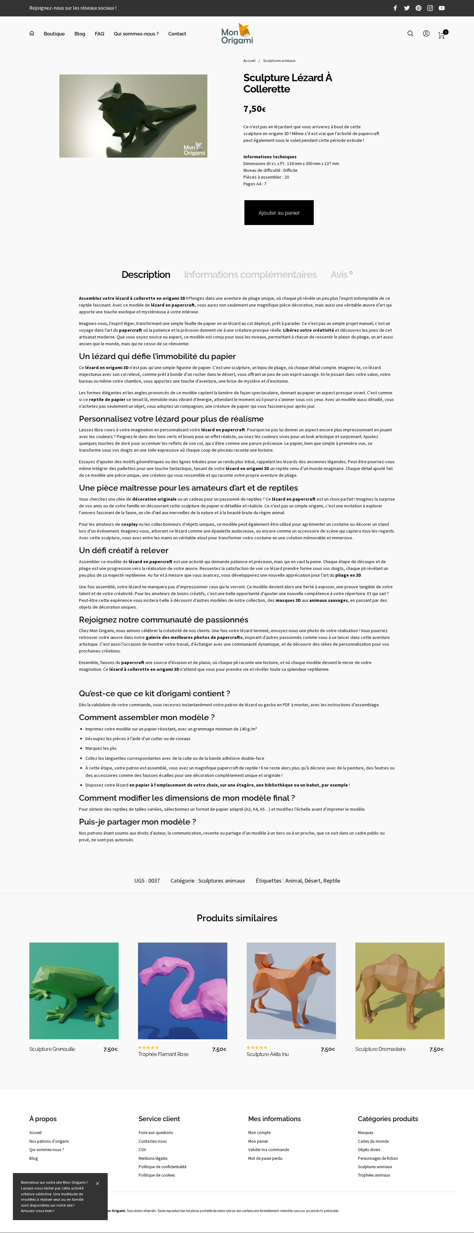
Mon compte (259, 1132)
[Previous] (36, 983)
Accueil (249, 60)
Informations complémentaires (250, 274)
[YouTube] (442, 9)
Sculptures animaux (279, 60)
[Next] (438, 983)
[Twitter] (407, 9)
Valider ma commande (268, 1149)
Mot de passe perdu (265, 1158)
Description (146, 274)
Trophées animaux (374, 1175)
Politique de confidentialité (162, 1166)
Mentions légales (153, 1158)
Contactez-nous (153, 1141)
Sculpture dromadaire (380, 1049)
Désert (312, 880)
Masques (365, 1132)
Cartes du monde (373, 1141)
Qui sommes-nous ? (46, 1149)
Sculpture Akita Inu (268, 1054)
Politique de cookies (157, 1175)
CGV (142, 1149)
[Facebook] (395, 9)
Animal (293, 880)
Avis (341, 274)
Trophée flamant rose (163, 1054)
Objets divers (369, 1149)
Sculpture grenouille (52, 1049)
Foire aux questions (156, 1132)
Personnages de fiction (378, 1158)
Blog (33, 1158)
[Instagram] (430, 9)
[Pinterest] (418, 9)
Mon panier (258, 1141)
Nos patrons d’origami (49, 1141)
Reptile (331, 880)
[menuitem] (36, 33)
